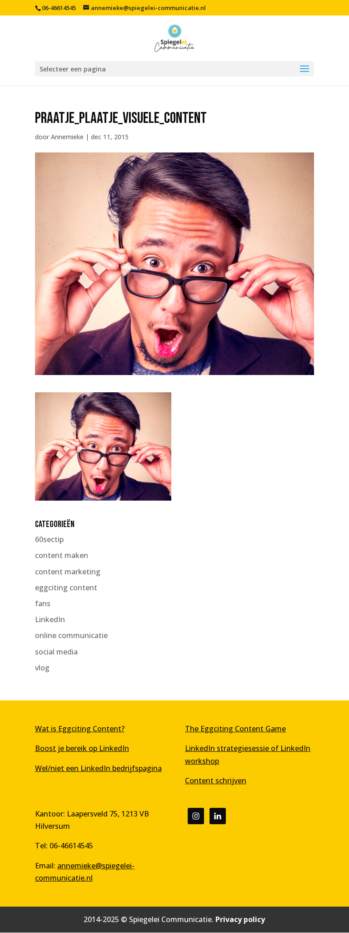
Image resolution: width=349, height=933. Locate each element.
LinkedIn (50, 619)
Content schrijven (215, 781)
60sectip (49, 539)
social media (56, 652)
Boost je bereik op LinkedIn (82, 748)
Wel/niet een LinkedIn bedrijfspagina (98, 768)
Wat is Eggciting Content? (80, 729)
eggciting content (66, 588)
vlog (42, 668)
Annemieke (67, 136)
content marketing (67, 572)
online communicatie (71, 635)
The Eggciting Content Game (235, 729)
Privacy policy (240, 919)
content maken (61, 555)
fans (42, 603)
